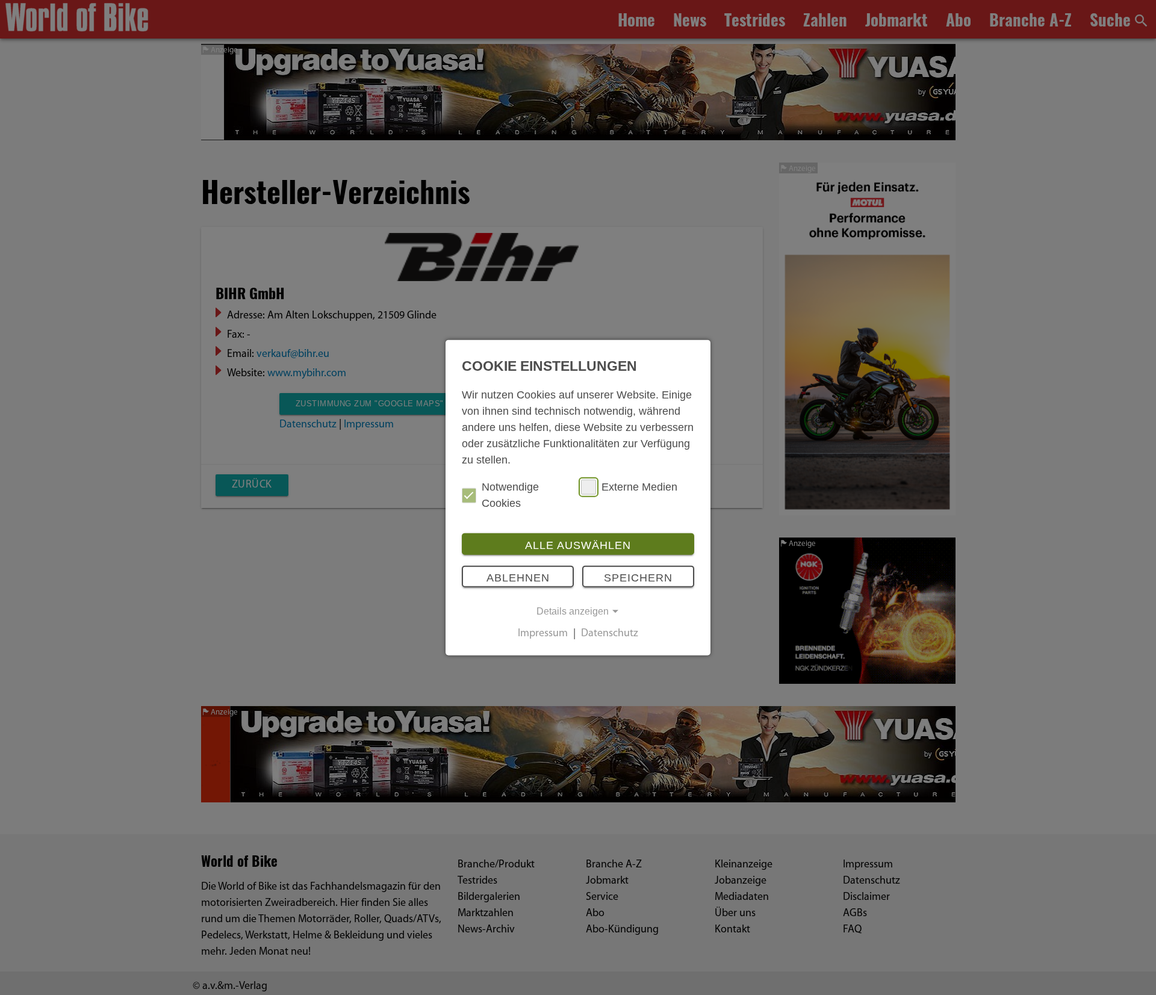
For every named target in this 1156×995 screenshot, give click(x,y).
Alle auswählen (578, 545)
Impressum (543, 634)
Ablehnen (518, 577)
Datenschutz (609, 634)
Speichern (638, 577)
